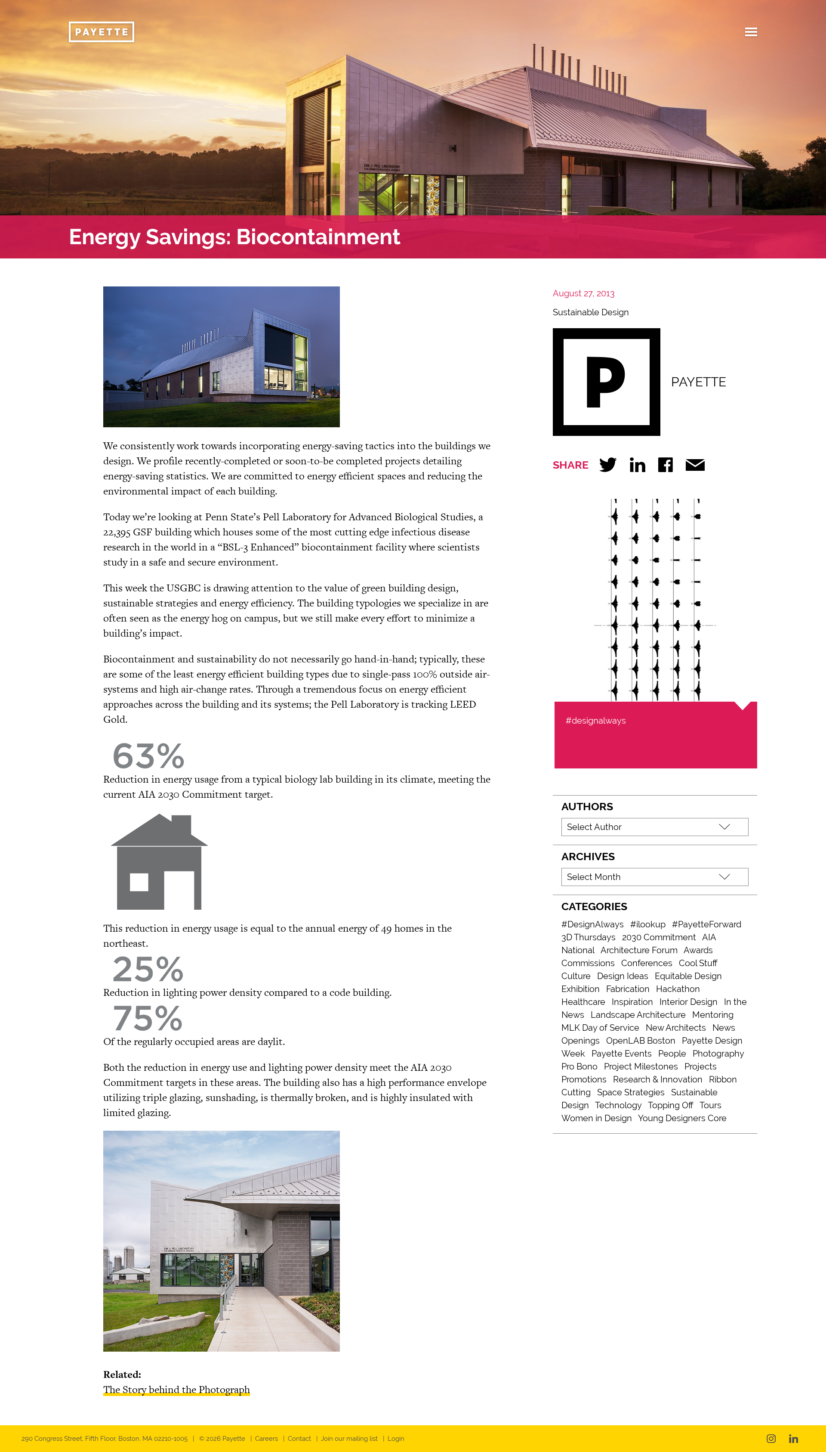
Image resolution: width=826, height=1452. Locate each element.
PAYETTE (698, 381)
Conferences (646, 963)
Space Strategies (631, 1092)
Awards (698, 950)
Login (396, 1439)
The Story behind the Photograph (176, 1389)
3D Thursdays (588, 937)
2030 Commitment (659, 937)
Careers (266, 1439)
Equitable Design (688, 976)
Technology (618, 1105)
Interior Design (689, 1002)
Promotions (584, 1079)
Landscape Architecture (638, 1015)
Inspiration (632, 1002)
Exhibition (580, 989)
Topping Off (670, 1105)
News (723, 1028)
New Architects (676, 1028)
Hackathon (678, 989)
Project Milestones (641, 1066)
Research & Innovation (658, 1079)
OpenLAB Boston (640, 1040)
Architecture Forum (639, 950)
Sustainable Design (591, 312)
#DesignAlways (592, 924)
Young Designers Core (682, 1118)
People (672, 1053)
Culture (576, 976)
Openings (580, 1040)
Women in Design (596, 1118)
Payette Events (622, 1053)
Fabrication (628, 989)
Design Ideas (622, 976)
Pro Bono (579, 1066)
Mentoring (713, 1015)
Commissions (588, 963)
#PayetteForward (706, 924)
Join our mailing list (349, 1439)
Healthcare (583, 1002)
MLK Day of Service (600, 1028)
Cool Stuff (698, 963)
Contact (299, 1439)
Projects (700, 1066)
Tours (710, 1105)
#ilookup (648, 924)
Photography (718, 1053)
